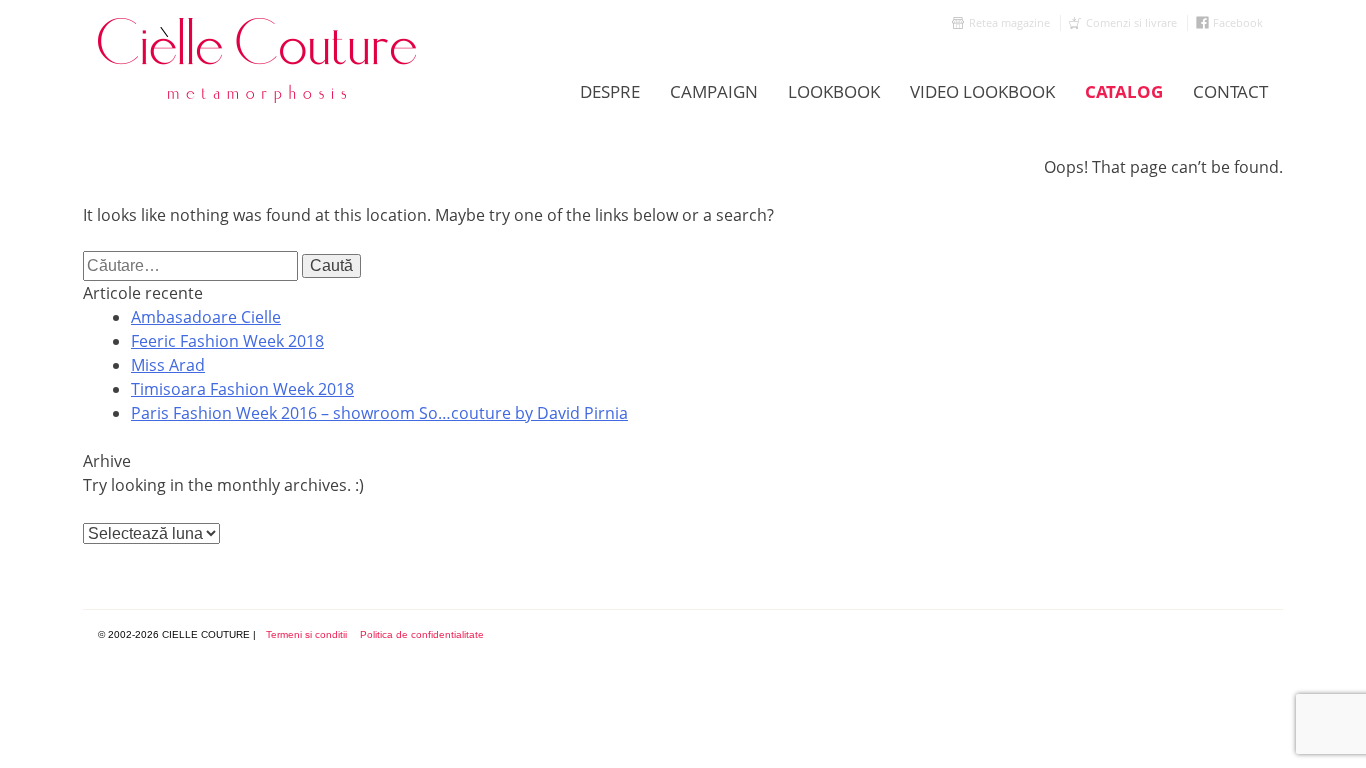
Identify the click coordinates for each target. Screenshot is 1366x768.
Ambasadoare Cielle (206, 317)
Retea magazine (1009, 22)
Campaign (714, 91)
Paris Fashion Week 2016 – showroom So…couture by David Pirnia (379, 413)
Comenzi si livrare (1131, 22)
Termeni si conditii (306, 634)
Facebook (1238, 22)
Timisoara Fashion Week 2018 (242, 389)
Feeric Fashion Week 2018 (227, 341)
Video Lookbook (982, 91)
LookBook (834, 91)
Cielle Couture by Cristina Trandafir (258, 60)
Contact (1230, 91)
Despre (610, 91)
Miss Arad (168, 365)
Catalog (1124, 91)
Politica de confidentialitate (422, 634)
